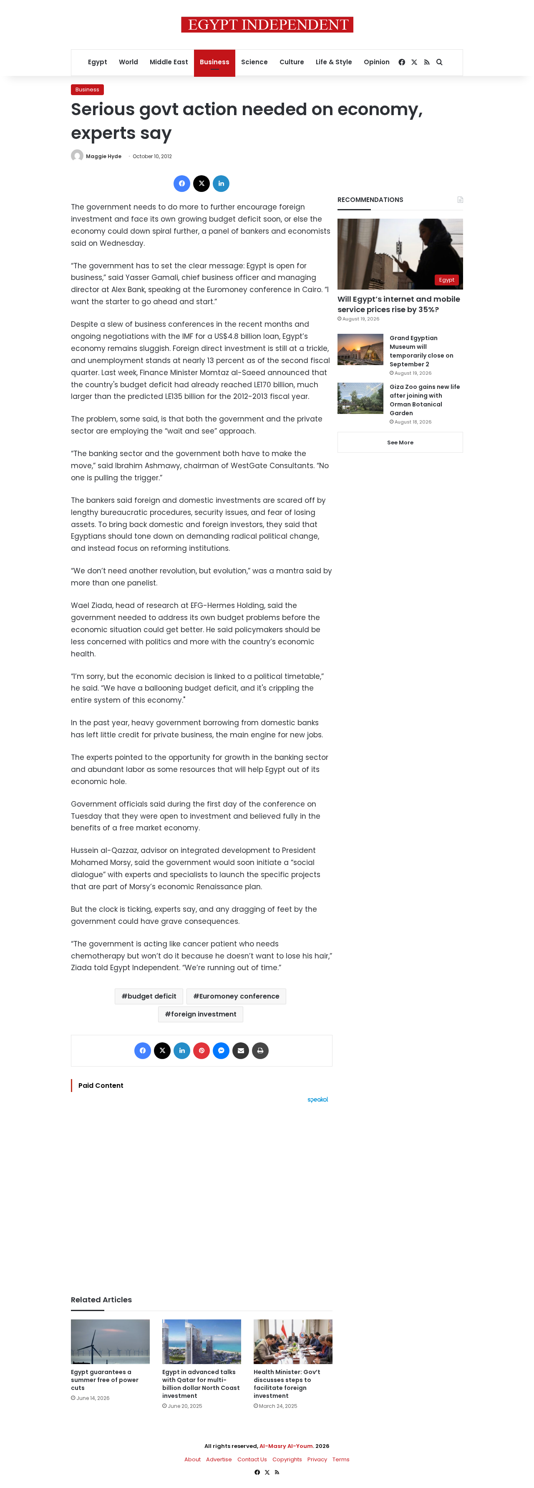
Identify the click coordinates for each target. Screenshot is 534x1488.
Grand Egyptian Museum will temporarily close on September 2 (421, 351)
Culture (292, 62)
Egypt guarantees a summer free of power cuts (105, 1380)
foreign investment (204, 1014)
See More (400, 442)
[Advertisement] (201, 1195)
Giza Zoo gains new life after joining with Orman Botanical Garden (425, 400)
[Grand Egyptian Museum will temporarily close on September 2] (360, 349)
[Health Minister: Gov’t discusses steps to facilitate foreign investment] (293, 1341)
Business (214, 62)
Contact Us (252, 1459)
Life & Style (334, 62)
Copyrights (287, 1459)
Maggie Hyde (103, 156)
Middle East (169, 62)
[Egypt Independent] (267, 25)
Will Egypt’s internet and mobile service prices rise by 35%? (399, 304)
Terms (341, 1459)
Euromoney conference (239, 996)
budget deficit (152, 996)
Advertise (219, 1459)
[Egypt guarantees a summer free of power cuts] (110, 1341)
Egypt (97, 62)
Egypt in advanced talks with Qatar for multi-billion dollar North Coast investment (201, 1384)
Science (254, 62)
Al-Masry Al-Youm (286, 1446)
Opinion (377, 62)
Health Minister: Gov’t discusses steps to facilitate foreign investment (287, 1384)
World (128, 62)
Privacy (317, 1459)
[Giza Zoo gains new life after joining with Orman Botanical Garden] (360, 398)
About (192, 1459)
